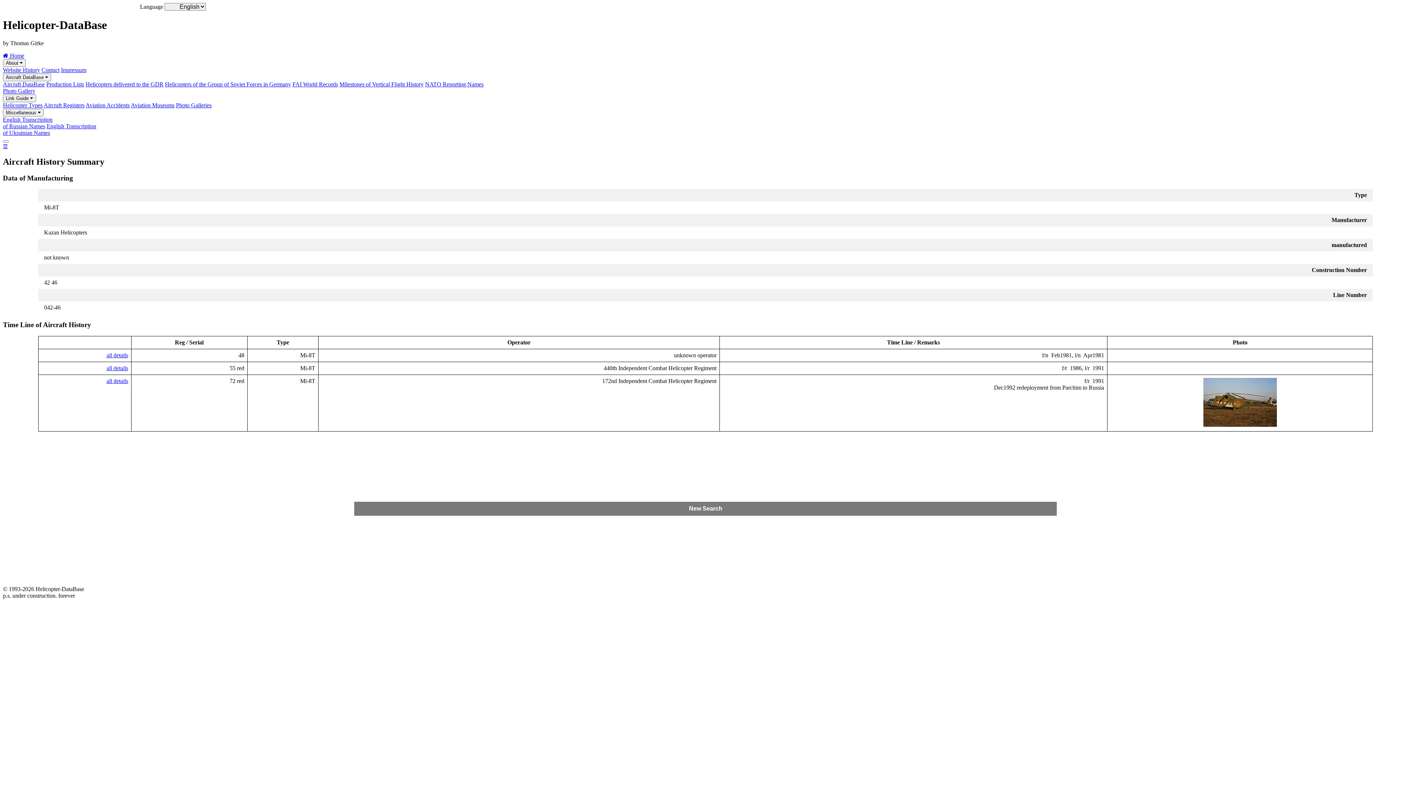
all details (117, 355)
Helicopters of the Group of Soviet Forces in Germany (228, 84)
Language (151, 7)
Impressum (73, 70)
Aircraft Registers (64, 105)
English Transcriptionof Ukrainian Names (49, 129)
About (13, 63)
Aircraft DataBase (25, 77)
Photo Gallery (19, 91)
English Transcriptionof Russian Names (28, 123)
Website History (21, 70)
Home (16, 56)
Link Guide (18, 98)
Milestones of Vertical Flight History (382, 84)
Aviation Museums (153, 105)
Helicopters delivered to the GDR (125, 84)
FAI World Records (315, 84)
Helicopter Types (23, 105)
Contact (51, 70)
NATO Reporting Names (454, 84)
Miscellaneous (22, 112)
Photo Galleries (194, 105)
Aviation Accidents (108, 105)
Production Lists (65, 84)
